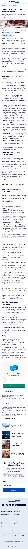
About (2, 508)
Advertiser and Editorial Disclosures (10, 5)
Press (15, 508)
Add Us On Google (7, 35)
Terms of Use (9, 544)
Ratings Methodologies (6, 511)
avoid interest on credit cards (9, 359)
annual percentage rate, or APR (15, 88)
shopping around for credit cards (13, 339)
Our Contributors (5, 514)
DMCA (14, 544)
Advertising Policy (11, 539)
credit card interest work (15, 58)
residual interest (18, 298)
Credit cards (5, 38)
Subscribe (16, 517)
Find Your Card (14, 386)
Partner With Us (5, 517)
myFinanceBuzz (5, 519)
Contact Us (16, 514)
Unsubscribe (18, 544)
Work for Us (17, 511)
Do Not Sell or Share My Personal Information (14, 541)
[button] (2, 1)
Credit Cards (4, 7)
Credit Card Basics (12, 7)
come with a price (14, 42)
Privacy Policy (17, 539)
